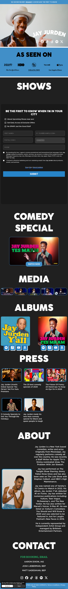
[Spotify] (6, 347)
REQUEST (29, 2)
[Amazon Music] (24, 347)
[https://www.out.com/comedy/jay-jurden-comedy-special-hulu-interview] (34, 404)
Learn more (19, 583)
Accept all (7, 586)
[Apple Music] (12, 347)
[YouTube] (18, 347)
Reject (19, 586)
